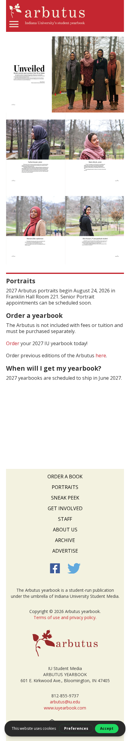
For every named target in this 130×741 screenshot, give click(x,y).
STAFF (65, 519)
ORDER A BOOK (65, 476)
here (101, 355)
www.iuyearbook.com (65, 708)
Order (12, 343)
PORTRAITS (65, 487)
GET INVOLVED (65, 508)
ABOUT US (65, 529)
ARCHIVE (65, 540)
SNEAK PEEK (65, 497)
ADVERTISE (65, 550)
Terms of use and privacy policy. (65, 617)
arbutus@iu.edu (65, 702)
